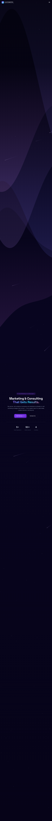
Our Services (19, 416)
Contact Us (32, 416)
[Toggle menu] (49, 2)
